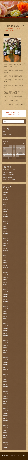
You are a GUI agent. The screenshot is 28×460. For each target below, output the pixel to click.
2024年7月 (5, 238)
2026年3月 (5, 197)
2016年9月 (5, 411)
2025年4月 (5, 219)
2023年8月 (5, 265)
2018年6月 (5, 362)
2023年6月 (5, 270)
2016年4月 (5, 423)
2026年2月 (5, 199)
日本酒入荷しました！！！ (12, 112)
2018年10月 (6, 352)
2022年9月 (5, 292)
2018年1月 (5, 374)
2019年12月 (6, 318)
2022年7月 (5, 296)
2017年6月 (5, 389)
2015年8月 (5, 442)
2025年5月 (5, 216)
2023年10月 (6, 260)
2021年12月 (6, 311)
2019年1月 (5, 345)
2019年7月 (5, 330)
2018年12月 (6, 347)
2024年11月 (6, 228)
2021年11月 (6, 313)
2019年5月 (5, 335)
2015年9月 (5, 440)
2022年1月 (5, 309)
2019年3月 (5, 340)
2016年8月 (5, 413)
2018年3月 (5, 369)
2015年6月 (5, 447)
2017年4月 (5, 394)
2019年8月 (5, 328)
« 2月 (8, 158)
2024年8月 (5, 236)
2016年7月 (5, 415)
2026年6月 (5, 192)
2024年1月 (5, 253)
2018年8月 (5, 357)
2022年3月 (5, 306)
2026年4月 (5, 194)
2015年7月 (5, 445)
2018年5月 (5, 364)
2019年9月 (5, 326)
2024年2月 (5, 250)
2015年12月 (6, 432)
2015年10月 (6, 437)
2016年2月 (5, 428)
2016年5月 (5, 420)
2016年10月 (6, 408)
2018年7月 (5, 360)
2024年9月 (5, 233)
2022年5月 (5, 301)
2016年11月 (6, 406)
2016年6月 (5, 418)
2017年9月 (5, 384)
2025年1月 (5, 224)
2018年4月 (5, 367)
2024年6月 (5, 241)
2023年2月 (5, 279)
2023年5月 (5, 272)
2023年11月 (6, 258)
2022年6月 (5, 299)
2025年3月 (5, 221)
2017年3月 (5, 396)
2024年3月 (5, 248)
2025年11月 (6, 207)
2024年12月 (6, 226)
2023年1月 (5, 282)
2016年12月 (6, 403)
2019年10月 (6, 323)
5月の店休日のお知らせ (9, 177)
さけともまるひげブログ (14, 455)
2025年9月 (5, 209)
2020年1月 (5, 316)
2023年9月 (5, 262)
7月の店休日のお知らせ (9, 172)
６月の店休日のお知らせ (9, 174)
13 (4, 151)
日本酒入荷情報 (7, 134)
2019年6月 (5, 333)
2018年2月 (5, 372)
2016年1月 (5, 430)
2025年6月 (5, 214)
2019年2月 (5, 343)
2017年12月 (6, 377)
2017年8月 (5, 386)
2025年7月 (5, 211)
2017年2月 (5, 398)
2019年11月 (6, 321)
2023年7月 (5, 267)
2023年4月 (5, 275)
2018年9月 (5, 355)
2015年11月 (6, 435)
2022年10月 (6, 289)
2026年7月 (5, 190)
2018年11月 (6, 350)
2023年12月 (6, 255)
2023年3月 (5, 277)
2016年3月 (5, 425)
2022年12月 (6, 284)
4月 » (20, 158)
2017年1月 (5, 401)
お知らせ (18, 28)
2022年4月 (5, 304)
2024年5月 (5, 243)
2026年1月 (5, 202)
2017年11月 (6, 379)
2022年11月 (6, 287)
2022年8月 (5, 294)
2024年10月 (6, 231)
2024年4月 (5, 245)
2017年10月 (6, 381)
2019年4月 (5, 338)
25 (20, 153)
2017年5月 (5, 391)
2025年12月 (6, 204)
